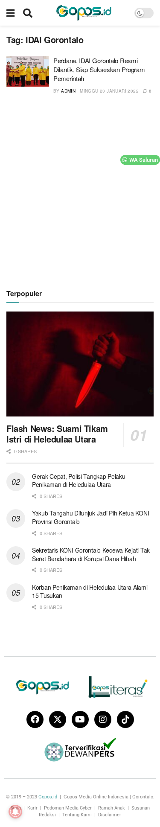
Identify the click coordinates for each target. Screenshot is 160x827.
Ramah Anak (111, 808)
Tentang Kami (77, 815)
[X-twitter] (57, 719)
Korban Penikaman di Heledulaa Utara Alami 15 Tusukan (90, 591)
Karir (32, 808)
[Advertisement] (80, 191)
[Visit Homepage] (83, 13)
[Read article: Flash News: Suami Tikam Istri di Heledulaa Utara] (80, 364)
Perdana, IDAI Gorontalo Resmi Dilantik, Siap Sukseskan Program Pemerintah (99, 69)
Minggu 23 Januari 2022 (109, 91)
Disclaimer (109, 815)
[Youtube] (80, 719)
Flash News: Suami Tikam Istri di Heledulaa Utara (57, 433)
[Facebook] (35, 719)
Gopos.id (47, 797)
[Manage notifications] (15, 811)
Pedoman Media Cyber (68, 808)
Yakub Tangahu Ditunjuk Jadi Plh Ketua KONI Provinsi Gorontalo (90, 517)
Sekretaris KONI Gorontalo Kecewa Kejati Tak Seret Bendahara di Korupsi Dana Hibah (91, 554)
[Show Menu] (10, 13)
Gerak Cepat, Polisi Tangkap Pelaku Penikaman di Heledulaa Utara (78, 480)
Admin (68, 91)
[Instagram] (102, 719)
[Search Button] (27, 13)
